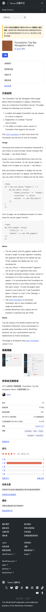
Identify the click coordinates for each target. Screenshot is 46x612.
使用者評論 (8, 69)
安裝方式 (7, 75)
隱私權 (4, 536)
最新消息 (5, 528)
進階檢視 (5, 442)
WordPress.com (9, 561)
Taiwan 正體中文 (13, 582)
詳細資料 (7, 63)
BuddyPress (8, 573)
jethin (19, 49)
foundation (28, 431)
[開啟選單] (42, 3)
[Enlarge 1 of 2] (19, 357)
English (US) (39, 426)
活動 (25, 546)
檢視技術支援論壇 (9, 494)
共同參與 (27, 543)
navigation (30, 435)
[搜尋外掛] (25, 17)
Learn (4, 543)
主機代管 (5, 532)
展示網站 (27, 524)
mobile (41, 431)
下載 (5, 55)
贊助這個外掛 (7, 511)
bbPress (6, 569)
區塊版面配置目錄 (31, 536)
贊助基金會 (29, 550)
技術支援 (7, 86)
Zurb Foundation (12, 134)
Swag (27, 554)
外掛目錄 (27, 532)
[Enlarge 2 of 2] (41, 357)
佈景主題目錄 (29, 528)
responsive (39, 435)
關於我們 (5, 524)
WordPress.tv (8, 554)
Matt (5, 565)
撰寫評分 (5, 478)
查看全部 (40, 478)
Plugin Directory (7, 10)
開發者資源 (6, 550)
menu (35, 431)
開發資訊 (7, 80)
